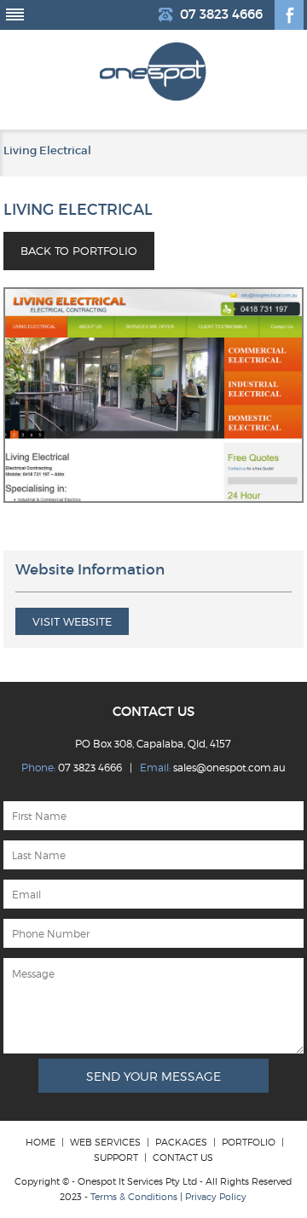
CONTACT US (183, 1157)
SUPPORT (116, 1157)
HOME (40, 1142)
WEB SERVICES (105, 1142)
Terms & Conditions (133, 1197)
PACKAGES (181, 1142)
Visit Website (72, 621)
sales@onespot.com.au (229, 767)
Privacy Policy (215, 1197)
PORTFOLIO (248, 1142)
